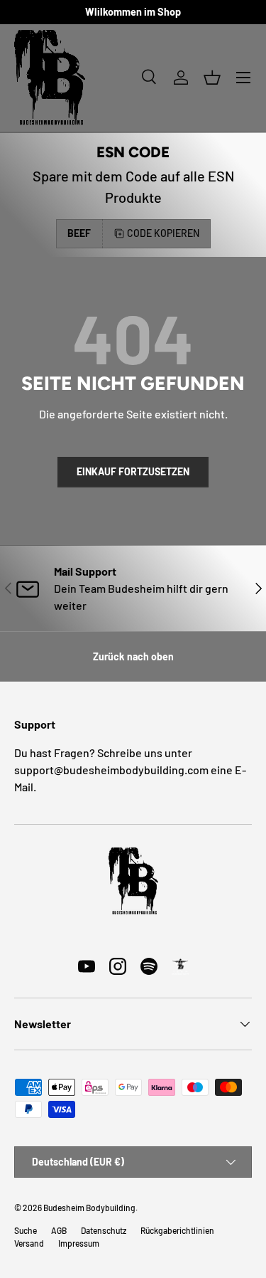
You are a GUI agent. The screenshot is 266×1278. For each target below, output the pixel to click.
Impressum (78, 1243)
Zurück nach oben (133, 656)
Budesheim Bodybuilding (89, 1208)
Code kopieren (163, 233)
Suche (25, 1230)
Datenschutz (103, 1230)
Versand (29, 1243)
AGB (59, 1230)
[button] (212, 77)
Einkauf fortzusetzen (133, 471)
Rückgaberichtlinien (177, 1230)
